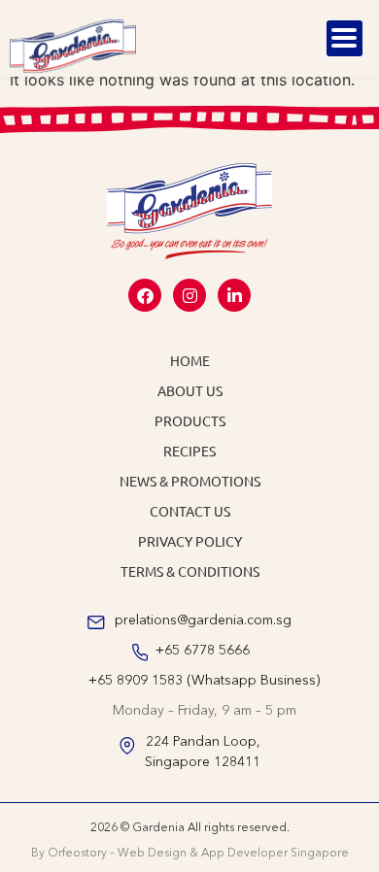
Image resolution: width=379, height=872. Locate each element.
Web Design (152, 853)
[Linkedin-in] (234, 295)
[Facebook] (144, 295)
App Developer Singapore (275, 853)
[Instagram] (189, 295)
